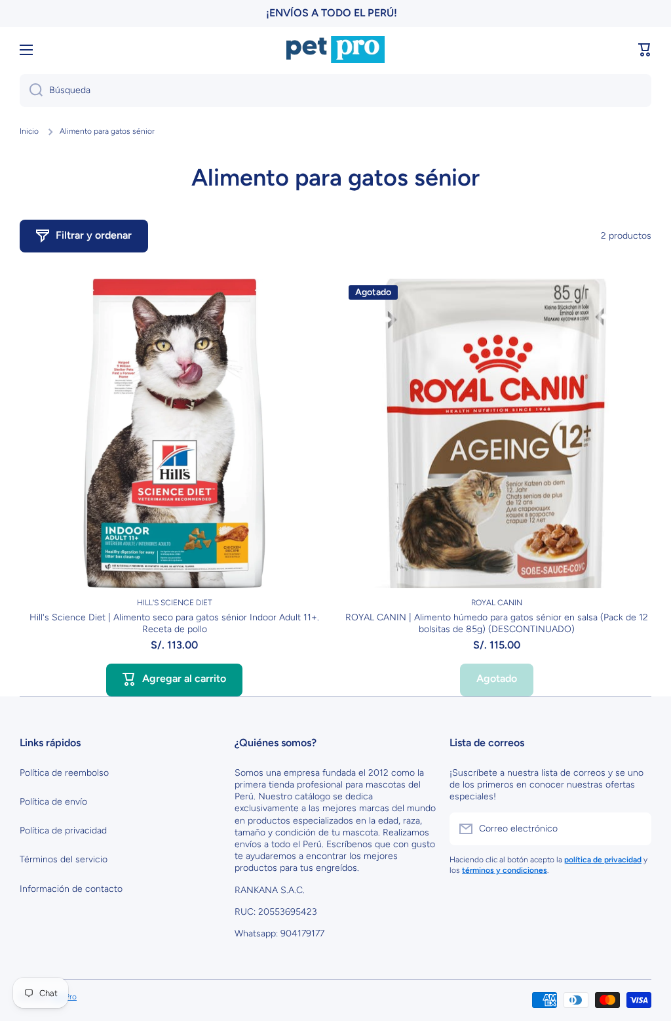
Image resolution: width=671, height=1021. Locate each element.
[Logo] (335, 49)
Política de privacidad (63, 830)
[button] (644, 49)
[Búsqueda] (31, 90)
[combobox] (335, 90)
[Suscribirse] (635, 828)
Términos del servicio (63, 859)
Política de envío (53, 801)
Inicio (29, 131)
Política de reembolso (64, 772)
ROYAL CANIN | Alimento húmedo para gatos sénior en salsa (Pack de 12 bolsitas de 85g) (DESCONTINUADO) (496, 623)
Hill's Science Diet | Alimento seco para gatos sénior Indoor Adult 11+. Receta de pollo (174, 623)
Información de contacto (71, 888)
